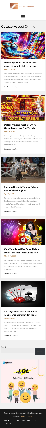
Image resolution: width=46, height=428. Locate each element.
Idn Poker (7, 423)
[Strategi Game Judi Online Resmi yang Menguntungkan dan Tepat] (23, 294)
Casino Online (19, 420)
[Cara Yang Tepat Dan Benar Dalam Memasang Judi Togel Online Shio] (23, 232)
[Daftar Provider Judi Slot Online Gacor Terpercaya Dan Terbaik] (23, 107)
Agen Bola (7, 420)
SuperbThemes (27, 416)
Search (3, 347)
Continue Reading (10, 87)
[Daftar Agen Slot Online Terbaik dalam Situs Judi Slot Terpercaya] (23, 45)
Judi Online (31, 420)
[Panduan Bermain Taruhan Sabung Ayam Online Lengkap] (23, 170)
